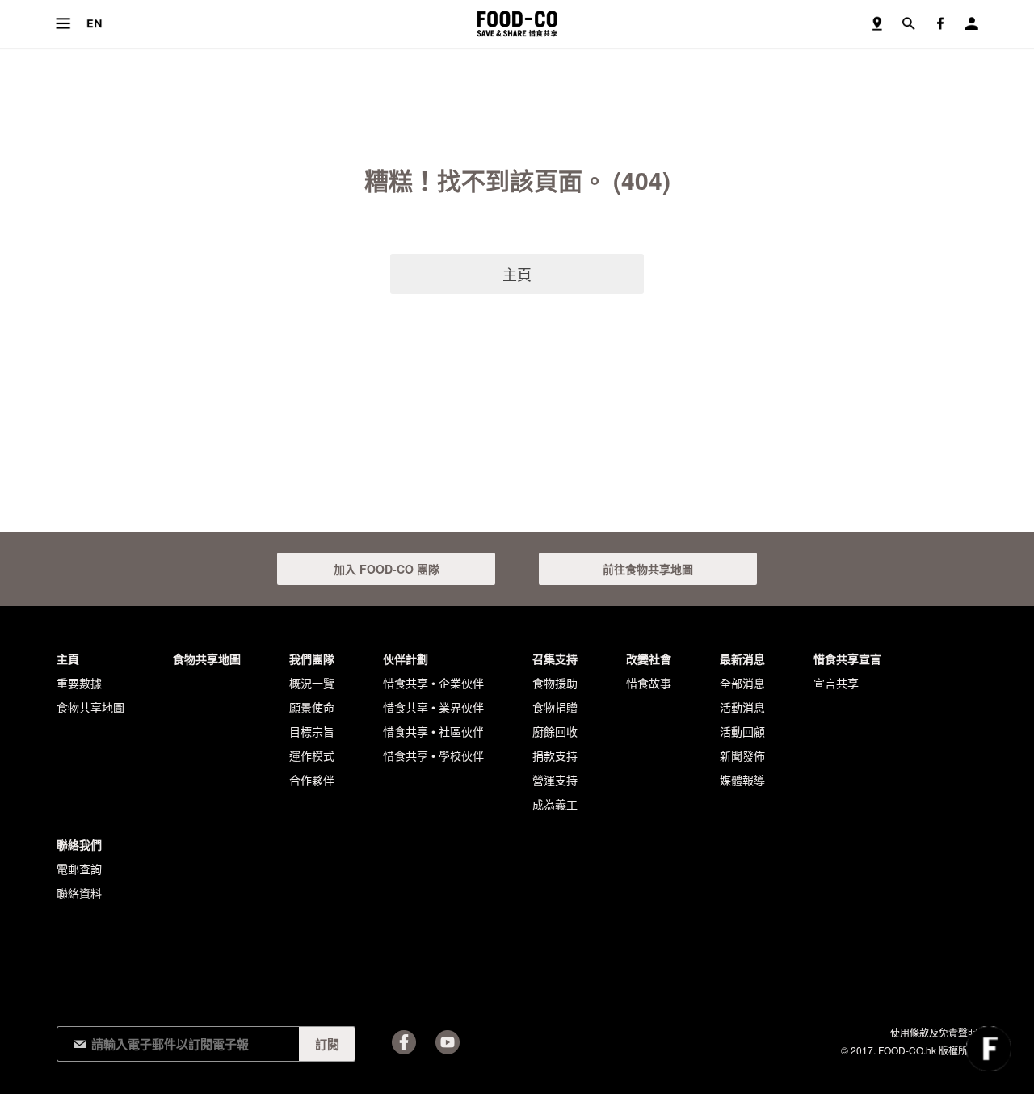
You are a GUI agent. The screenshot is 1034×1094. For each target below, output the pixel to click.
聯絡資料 (79, 893)
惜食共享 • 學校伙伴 (433, 755)
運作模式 (311, 755)
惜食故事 (648, 683)
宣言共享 (836, 683)
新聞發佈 (742, 755)
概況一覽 (311, 683)
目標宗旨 (311, 731)
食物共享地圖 (877, 24)
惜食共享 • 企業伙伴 (433, 683)
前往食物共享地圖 (648, 569)
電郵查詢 (79, 868)
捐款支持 (555, 755)
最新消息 (742, 658)
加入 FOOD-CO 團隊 (386, 569)
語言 (94, 24)
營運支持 (555, 780)
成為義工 (555, 804)
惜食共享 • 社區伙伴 (433, 731)
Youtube (447, 1042)
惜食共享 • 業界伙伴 (433, 707)
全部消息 (742, 683)
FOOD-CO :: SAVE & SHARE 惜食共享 (517, 24)
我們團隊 (311, 658)
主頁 (517, 273)
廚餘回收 (555, 731)
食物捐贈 (555, 707)
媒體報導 (742, 780)
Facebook (404, 1042)
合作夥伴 (311, 780)
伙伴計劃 (405, 658)
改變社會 (648, 658)
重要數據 (79, 683)
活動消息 (742, 707)
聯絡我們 (79, 844)
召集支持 (555, 658)
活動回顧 (742, 731)
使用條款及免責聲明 (933, 1032)
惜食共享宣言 (847, 658)
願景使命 (311, 707)
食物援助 (555, 683)
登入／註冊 (971, 24)
